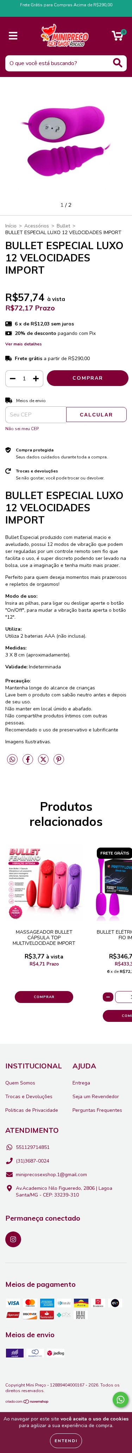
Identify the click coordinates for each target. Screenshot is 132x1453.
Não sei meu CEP (22, 428)
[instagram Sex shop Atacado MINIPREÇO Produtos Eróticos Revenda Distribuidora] (13, 1239)
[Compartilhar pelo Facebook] (28, 762)
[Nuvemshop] (27, 1402)
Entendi (66, 1441)
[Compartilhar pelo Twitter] (44, 762)
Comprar (44, 997)
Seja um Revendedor (96, 1096)
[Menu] (13, 36)
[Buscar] (117, 63)
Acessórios (36, 226)
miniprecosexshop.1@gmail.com (51, 1174)
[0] (117, 38)
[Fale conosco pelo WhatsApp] (120, 1400)
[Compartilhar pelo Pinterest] (59, 762)
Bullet (63, 226)
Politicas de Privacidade (31, 1110)
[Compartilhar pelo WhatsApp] (12, 760)
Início (11, 226)
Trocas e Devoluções (28, 1096)
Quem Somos (20, 1083)
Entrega (81, 1083)
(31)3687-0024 (32, 1161)
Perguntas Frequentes (97, 1110)
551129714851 (33, 1147)
